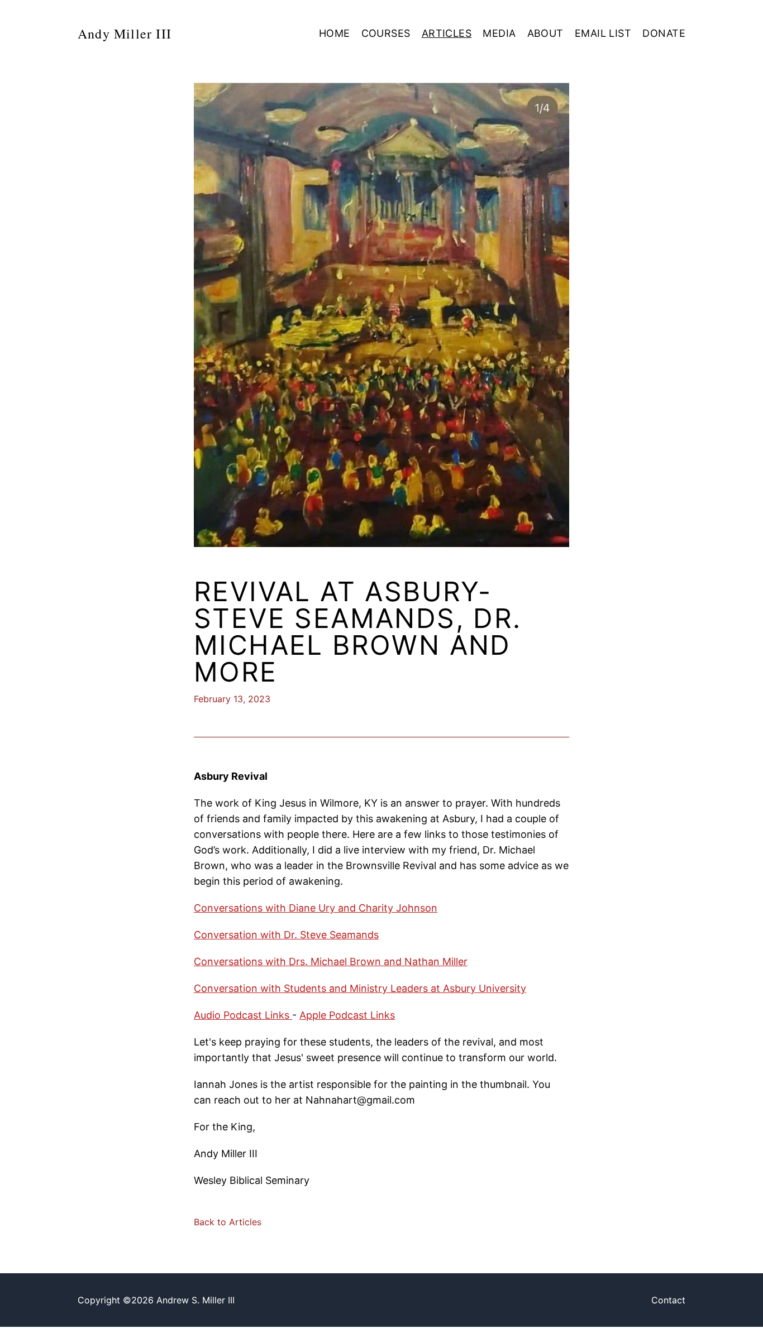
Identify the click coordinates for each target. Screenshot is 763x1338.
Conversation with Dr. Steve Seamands (286, 935)
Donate (663, 33)
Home (334, 33)
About (545, 33)
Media (499, 33)
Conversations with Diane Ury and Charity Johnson (315, 908)
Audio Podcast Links (243, 1015)
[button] (499, 33)
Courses (386, 33)
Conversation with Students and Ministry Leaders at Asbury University (360, 988)
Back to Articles (227, 1221)
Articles (447, 33)
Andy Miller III (124, 33)
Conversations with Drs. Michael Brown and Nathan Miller (331, 961)
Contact (668, 1300)
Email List (603, 33)
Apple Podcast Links (347, 1015)
